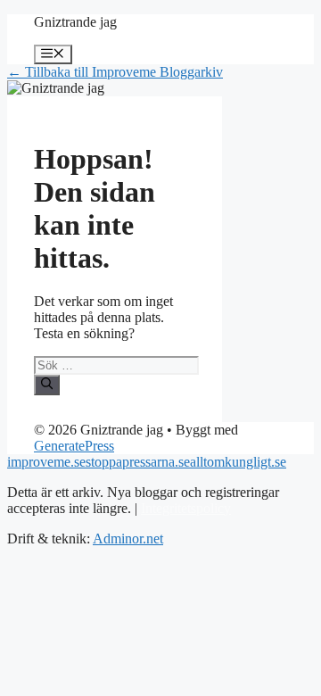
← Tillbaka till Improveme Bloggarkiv (115, 71)
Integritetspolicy (186, 508)
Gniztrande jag (75, 21)
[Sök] (47, 384)
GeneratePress (74, 445)
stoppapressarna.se (138, 461)
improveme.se (46, 461)
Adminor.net (128, 538)
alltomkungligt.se (238, 461)
